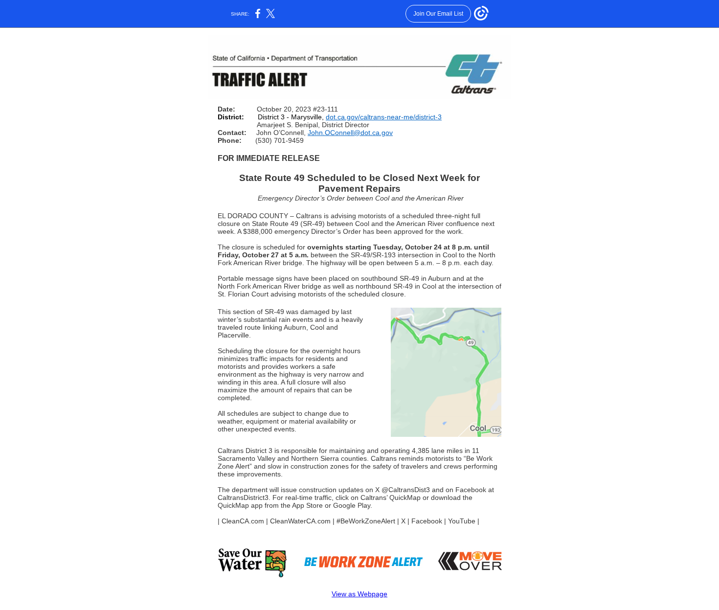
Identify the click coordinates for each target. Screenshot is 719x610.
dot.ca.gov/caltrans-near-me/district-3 (384, 117)
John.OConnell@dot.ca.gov (350, 132)
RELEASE (301, 158)
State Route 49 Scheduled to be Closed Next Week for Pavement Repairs (359, 183)
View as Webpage (359, 594)
